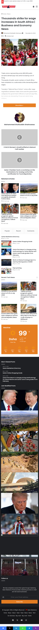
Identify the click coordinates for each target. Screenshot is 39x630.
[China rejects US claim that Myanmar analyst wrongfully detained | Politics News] (10, 188)
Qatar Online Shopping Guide (22, 241)
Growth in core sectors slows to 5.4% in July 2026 (18, 1)
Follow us (4, 578)
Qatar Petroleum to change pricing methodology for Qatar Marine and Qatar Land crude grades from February (24, 252)
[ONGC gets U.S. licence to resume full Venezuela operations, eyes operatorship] (19, 544)
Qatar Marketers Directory (10, 237)
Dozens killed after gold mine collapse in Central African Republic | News (28, 216)
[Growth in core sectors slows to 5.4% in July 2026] (29, 188)
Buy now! (18, 615)
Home (4, 14)
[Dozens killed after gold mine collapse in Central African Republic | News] (29, 208)
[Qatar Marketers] (8, 6)
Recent (18, 231)
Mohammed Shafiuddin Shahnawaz (13, 33)
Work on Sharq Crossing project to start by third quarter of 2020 (24, 261)
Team (18, 612)
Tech (34, 612)
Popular (7, 231)
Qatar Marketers (32, 610)
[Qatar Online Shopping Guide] (6, 244)
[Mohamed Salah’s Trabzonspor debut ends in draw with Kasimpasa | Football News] (19, 524)
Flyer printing (17, 268)
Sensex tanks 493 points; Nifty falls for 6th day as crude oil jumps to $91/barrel (29, 316)
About (9, 612)
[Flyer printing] (6, 270)
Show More (19, 105)
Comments (30, 231)
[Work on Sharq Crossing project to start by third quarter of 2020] (6, 262)
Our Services (11, 615)
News (8, 14)
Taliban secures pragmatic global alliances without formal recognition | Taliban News (9, 217)
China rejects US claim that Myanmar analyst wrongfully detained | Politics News (8, 196)
